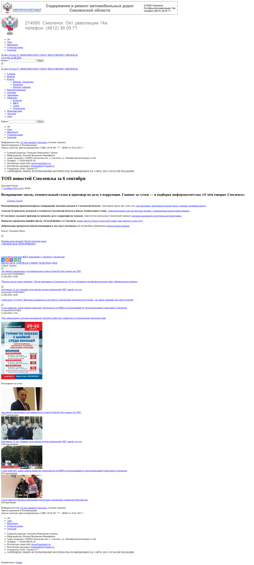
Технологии (19, 108)
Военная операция (16, 90)
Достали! (11, 113)
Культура (17, 100)
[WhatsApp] (15, 260)
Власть (10, 79)
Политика (18, 84)
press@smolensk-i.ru (41, 163)
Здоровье (11, 92)
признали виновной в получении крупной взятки (157, 216)
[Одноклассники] (7, 260)
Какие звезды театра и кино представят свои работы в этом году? (110, 221)
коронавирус (35, 257)
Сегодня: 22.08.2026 (11, 57)
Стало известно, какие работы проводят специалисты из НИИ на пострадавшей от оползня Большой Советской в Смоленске (64, 308)
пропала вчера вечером (117, 226)
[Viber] (11, 260)
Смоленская (58, 257)
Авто (9, 116)
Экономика (12, 95)
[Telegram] (19, 260)
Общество (12, 97)
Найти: (4, 60)
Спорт (16, 105)
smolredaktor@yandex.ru (42, 166)
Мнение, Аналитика (23, 82)
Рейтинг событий (22, 87)
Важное (11, 76)
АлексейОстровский (11, 257)
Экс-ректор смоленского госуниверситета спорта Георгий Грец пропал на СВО (41, 271)
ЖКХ (15, 103)
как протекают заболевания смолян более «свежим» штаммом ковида (171, 206)
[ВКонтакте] (3, 260)
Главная (11, 74)
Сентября (7, 188)
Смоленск (47, 257)
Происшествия (14, 111)
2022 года (18, 188)
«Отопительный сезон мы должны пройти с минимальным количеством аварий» (149, 211)
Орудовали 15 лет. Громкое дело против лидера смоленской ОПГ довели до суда (41, 289)
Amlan (19, 562)
